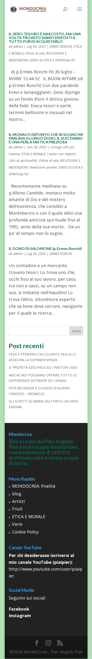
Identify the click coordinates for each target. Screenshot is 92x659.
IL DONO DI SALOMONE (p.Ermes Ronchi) (45, 248)
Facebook (19, 609)
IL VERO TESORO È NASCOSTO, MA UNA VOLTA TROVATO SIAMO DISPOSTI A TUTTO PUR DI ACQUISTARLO (45, 37)
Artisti (18, 501)
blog (16, 494)
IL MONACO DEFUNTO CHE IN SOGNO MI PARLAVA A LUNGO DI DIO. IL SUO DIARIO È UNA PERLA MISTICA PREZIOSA (46, 138)
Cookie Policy (25, 532)
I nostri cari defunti (61, 154)
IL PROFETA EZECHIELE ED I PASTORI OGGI (43, 367)
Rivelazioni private (43, 167)
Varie (17, 524)
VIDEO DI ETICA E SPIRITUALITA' (52, 60)
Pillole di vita (35, 53)
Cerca (76, 331)
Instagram (20, 615)
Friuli (17, 509)
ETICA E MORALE (33, 154)
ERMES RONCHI (61, 46)
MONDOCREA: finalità (33, 486)
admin (18, 46)
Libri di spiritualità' (23, 160)
